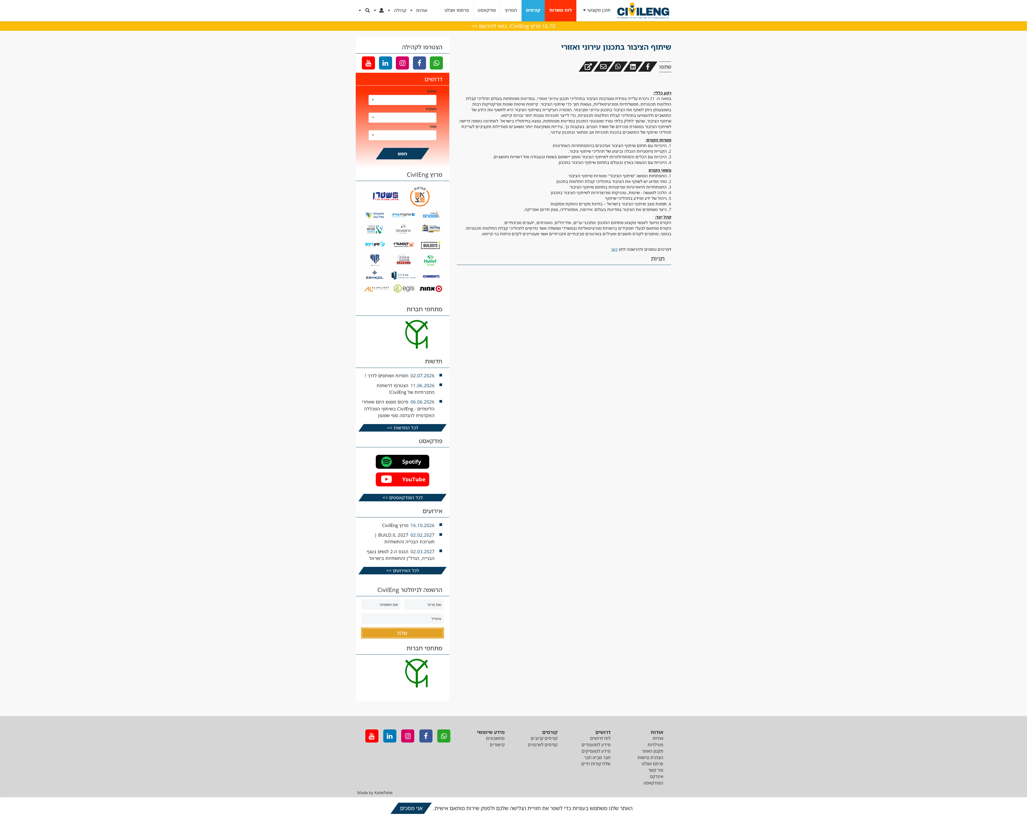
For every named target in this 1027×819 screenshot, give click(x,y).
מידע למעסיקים (596, 751)
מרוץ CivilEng (395, 525)
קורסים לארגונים (543, 745)
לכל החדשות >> (402, 428)
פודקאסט (487, 10)
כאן (614, 249)
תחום (431, 91)
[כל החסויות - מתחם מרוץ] (402, 293)
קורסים (533, 10)
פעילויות (655, 745)
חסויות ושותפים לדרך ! (386, 375)
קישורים (497, 745)
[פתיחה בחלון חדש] (588, 66)
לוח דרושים (600, 738)
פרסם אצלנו (652, 764)
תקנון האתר (652, 751)
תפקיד (431, 108)
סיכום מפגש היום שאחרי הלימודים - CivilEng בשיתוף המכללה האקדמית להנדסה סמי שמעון (398, 408)
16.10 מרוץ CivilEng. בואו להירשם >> (513, 26)
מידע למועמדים (596, 745)
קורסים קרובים (544, 738)
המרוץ (511, 10)
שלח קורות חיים (596, 764)
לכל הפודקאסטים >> (402, 497)
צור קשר (655, 770)
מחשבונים (495, 738)
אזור (432, 126)
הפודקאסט (653, 783)
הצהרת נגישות (650, 757)
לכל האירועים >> (402, 570)
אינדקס (656, 776)
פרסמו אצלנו (456, 10)
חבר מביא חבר (597, 757)
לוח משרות (560, 10)
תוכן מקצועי (599, 10)
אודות (658, 738)
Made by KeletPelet (375, 792)
